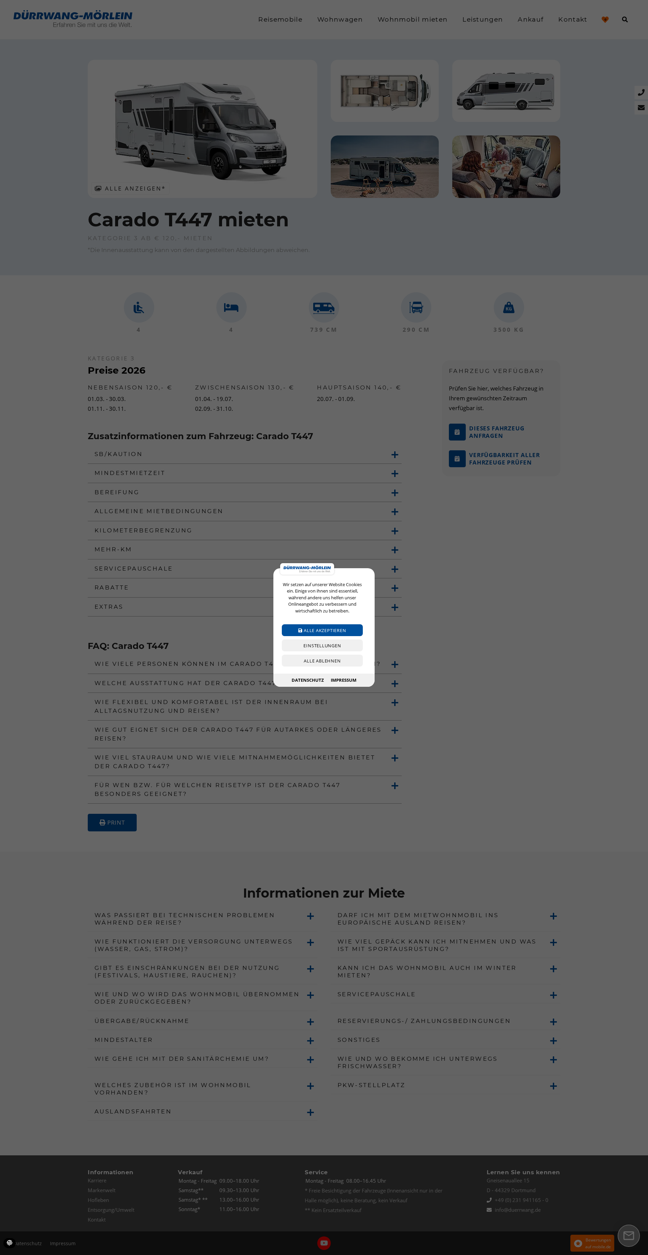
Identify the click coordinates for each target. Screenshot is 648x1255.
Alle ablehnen (322, 661)
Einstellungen (322, 646)
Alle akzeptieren (324, 630)
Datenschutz (308, 680)
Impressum (343, 680)
